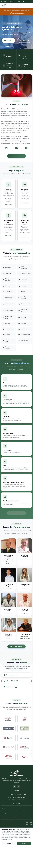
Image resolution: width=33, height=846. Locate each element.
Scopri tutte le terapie (15, 513)
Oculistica (7, 323)
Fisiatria (23, 291)
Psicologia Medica (25, 334)
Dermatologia (24, 279)
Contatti (4, 813)
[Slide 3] (9, 46)
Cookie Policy (26, 837)
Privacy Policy (8, 839)
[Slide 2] (6, 46)
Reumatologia (24, 340)
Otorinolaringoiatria (10, 329)
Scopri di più (8, 204)
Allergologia (8, 267)
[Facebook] (14, 786)
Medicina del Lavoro (24, 310)
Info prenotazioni (6, 811)
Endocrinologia (8, 291)
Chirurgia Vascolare (7, 279)
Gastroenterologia (9, 297)
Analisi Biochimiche (24, 267)
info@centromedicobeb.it (17, 799)
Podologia (7, 334)
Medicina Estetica (9, 304)
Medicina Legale (9, 310)
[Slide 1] (5, 46)
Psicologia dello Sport (9, 340)
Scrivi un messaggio (12, 687)
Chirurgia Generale (25, 273)
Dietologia (7, 286)
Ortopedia (23, 323)
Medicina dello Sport (8, 317)
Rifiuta (9, 843)
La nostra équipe (9, 36)
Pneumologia (24, 329)
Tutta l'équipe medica (16, 646)
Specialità (4, 808)
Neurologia (23, 317)
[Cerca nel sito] (12, 5)
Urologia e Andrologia (7, 347)
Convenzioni (21, 811)
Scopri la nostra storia (15, 156)
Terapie (20, 808)
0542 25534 (21, 1)
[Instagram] (18, 786)
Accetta (24, 843)
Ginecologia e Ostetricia (24, 297)
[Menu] (30, 5)
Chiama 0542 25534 (12, 681)
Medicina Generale (25, 304)
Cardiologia (8, 273)
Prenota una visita (25, 66)
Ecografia (23, 286)
